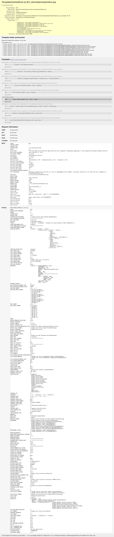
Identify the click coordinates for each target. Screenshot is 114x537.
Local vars (8, 67)
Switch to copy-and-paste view (18, 59)
